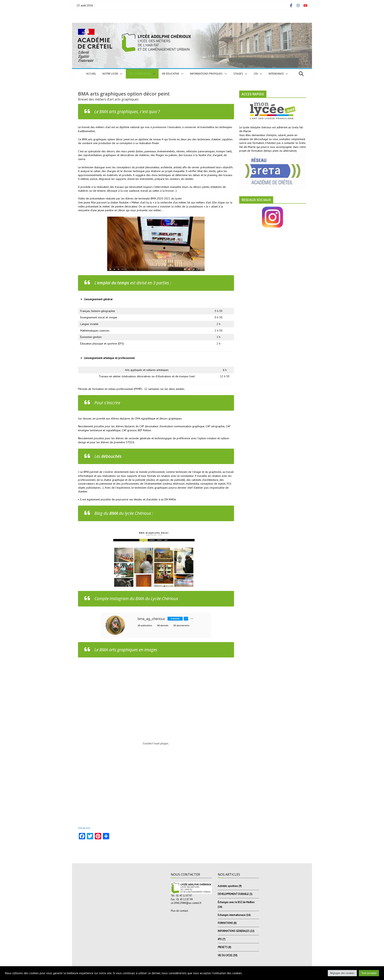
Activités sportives (228, 886)
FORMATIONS (225, 923)
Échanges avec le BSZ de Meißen (236, 902)
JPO (220, 939)
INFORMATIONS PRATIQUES (206, 73)
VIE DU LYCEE (225, 955)
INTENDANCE (276, 73)
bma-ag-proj (84, 828)
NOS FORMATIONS (140, 73)
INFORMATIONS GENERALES (233, 931)
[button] (120, 74)
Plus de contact (179, 910)
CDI (256, 73)
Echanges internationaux (232, 915)
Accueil (91, 73)
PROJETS (223, 947)
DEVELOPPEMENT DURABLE (233, 894)
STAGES (238, 73)
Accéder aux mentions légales (94, 976)
